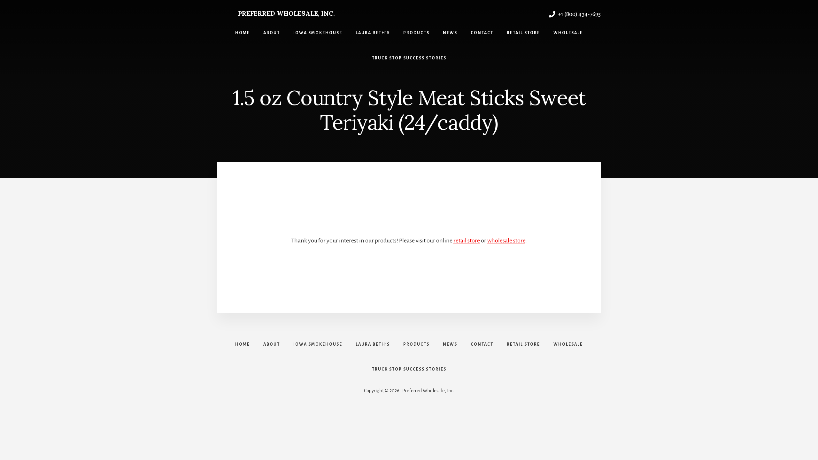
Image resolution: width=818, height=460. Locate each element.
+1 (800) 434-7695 (579, 14)
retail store (466, 240)
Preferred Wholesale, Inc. (286, 13)
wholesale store (506, 240)
